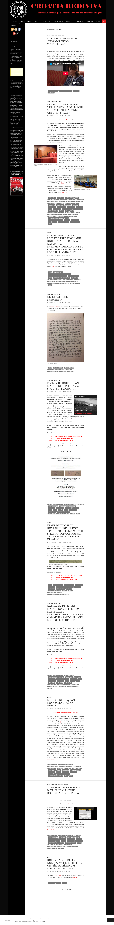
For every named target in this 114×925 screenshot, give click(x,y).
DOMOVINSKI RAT (79, 21)
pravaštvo (68, 212)
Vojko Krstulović (63, 221)
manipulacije (57, 208)
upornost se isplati (53, 848)
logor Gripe (60, 680)
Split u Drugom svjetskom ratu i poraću (59, 218)
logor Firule (52, 680)
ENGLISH (22, 21)
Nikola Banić (66, 770)
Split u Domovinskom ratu (69, 216)
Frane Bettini (79, 585)
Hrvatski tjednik (53, 839)
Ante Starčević (69, 197)
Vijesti (59, 101)
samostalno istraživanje (55, 216)
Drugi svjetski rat (52, 35)
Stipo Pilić (67, 220)
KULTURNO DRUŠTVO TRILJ (55, 590)
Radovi (50, 214)
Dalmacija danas (57, 875)
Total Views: (12, 41)
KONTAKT (98, 21)
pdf (69, 451)
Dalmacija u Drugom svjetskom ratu (58, 275)
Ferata (62, 183)
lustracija (51, 92)
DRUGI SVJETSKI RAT (58, 21)
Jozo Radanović (61, 207)
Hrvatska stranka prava (72, 203)
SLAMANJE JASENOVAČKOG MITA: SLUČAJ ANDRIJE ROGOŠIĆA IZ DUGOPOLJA (64, 790)
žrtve (50, 223)
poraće (72, 210)
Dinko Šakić (70, 199)
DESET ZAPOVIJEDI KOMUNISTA (58, 298)
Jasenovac (68, 205)
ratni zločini (73, 214)
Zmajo (59, 47)
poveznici (74, 877)
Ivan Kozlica (60, 205)
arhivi (76, 197)
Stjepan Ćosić (75, 220)
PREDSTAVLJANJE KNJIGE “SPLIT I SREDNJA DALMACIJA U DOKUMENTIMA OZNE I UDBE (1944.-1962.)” (65, 108)
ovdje (44, 921)
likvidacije (79, 207)
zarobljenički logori (73, 686)
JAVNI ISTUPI (37, 21)
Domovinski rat (79, 199)
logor (50, 208)
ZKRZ (66, 775)
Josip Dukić (76, 90)
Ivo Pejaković (52, 768)
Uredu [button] (110, 920)
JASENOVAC (69, 21)
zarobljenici (62, 686)
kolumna (58, 882)
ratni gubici (65, 214)
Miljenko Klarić (67, 208)
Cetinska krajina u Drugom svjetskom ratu (59, 274)
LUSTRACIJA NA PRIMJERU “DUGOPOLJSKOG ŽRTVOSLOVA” (63, 41)
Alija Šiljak (60, 197)
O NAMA (29, 21)
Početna (15, 21)
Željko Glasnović (74, 221)
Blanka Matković (53, 90)
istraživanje (52, 205)
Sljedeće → (69, 889)
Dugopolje (62, 837)
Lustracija (61, 35)
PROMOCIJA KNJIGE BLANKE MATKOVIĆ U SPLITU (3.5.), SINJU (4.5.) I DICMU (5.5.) (64, 386)
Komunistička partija (54, 371)
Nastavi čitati (65, 192)
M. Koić (80, 768)
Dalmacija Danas (54, 306)
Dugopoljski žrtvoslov (65, 90)
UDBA (50, 221)
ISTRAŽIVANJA (46, 21)
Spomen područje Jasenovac (56, 220)
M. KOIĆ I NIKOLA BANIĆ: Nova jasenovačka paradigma (62, 703)
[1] (60, 722)
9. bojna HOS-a (52, 197)
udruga (55, 221)
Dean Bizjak (62, 199)
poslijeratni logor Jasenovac (56, 212)
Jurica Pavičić (71, 207)
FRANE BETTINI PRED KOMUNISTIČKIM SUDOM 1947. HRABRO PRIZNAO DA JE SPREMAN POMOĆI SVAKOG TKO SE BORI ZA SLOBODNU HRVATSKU (65, 532)
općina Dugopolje (53, 210)
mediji (65, 279)
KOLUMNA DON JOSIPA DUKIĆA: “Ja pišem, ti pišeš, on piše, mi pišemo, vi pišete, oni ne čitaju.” (64, 864)
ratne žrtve (57, 214)
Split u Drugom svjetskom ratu (56, 513)
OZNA (67, 210)
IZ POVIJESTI (90, 21)
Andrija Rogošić (53, 764)
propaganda (76, 212)
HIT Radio (76, 201)
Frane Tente (68, 201)
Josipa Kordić (52, 207)
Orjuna (61, 210)
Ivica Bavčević (60, 588)
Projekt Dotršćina (75, 770)
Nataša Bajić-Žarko (78, 208)
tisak (72, 283)
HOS (81, 201)
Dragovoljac (69, 119)
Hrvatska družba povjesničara (56, 203)
